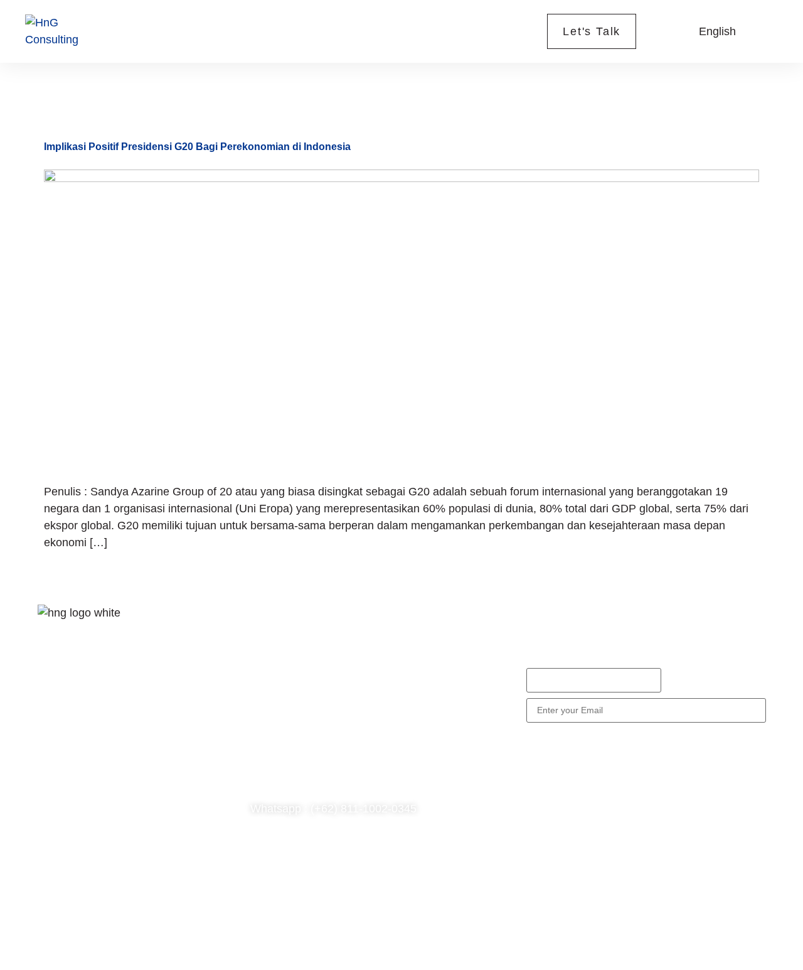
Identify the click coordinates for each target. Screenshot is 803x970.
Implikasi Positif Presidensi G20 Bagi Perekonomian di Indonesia (197, 146)
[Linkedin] (53, 774)
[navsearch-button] (666, 31)
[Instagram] (128, 737)
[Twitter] (91, 737)
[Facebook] (53, 737)
